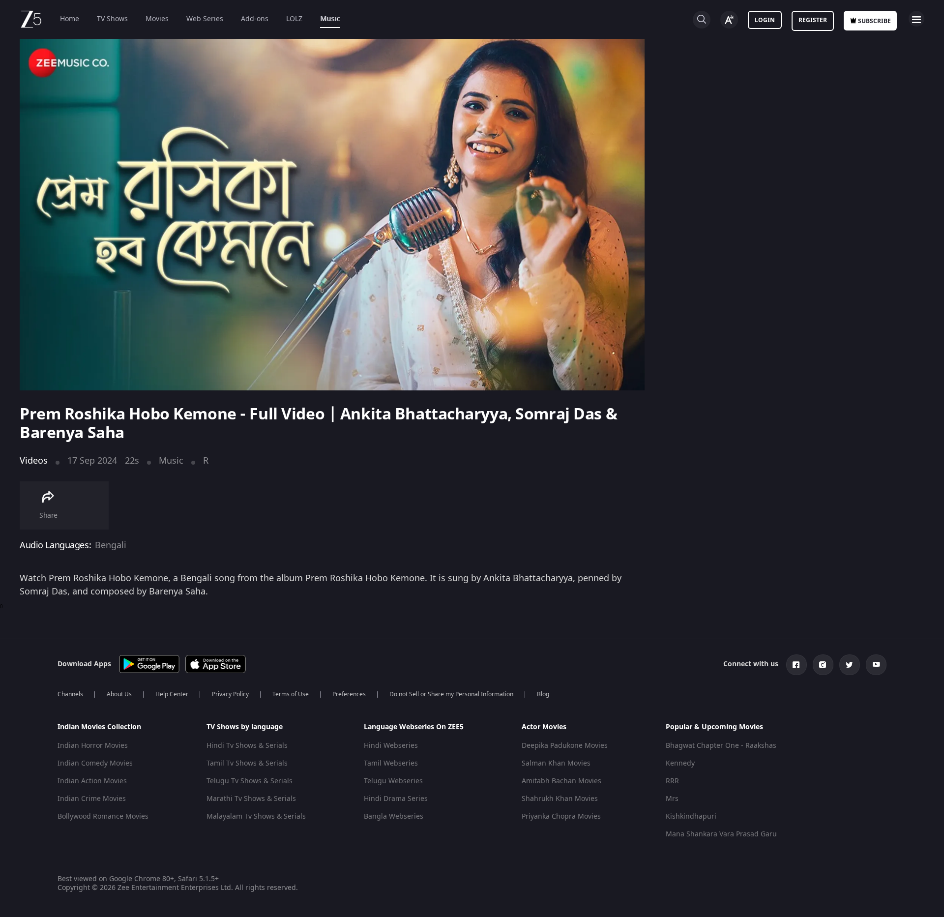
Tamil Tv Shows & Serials (247, 763)
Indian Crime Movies (92, 799)
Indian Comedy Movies (95, 763)
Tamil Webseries (391, 763)
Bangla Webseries (393, 816)
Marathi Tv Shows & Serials (251, 799)
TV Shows (112, 19)
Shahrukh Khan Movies (560, 799)
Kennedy (680, 763)
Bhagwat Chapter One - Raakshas (721, 745)
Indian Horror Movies (93, 745)
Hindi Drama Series (396, 799)
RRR (672, 781)
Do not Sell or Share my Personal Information (451, 694)
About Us (119, 694)
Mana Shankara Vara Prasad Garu (721, 834)
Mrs (672, 799)
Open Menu (916, 19)
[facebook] (796, 664)
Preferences (349, 694)
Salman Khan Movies (556, 763)
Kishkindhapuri (691, 816)
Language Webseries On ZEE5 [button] (414, 727)
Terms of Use (290, 694)
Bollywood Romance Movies (103, 816)
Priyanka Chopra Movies (561, 816)
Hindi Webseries (391, 745)
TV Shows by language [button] (244, 727)
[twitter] (849, 664)
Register (812, 20)
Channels (70, 694)
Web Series (204, 19)
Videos (34, 460)
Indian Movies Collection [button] (99, 727)
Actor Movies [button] (544, 727)
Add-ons (254, 19)
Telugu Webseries (393, 781)
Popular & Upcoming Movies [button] (714, 727)
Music (330, 19)
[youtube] (876, 664)
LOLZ (294, 19)
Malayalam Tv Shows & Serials (256, 816)
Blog (543, 694)
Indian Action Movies (92, 781)
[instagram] (823, 664)
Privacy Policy (230, 694)
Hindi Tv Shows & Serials (247, 745)
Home (69, 19)
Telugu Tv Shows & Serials (249, 781)
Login (765, 20)
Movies (157, 19)
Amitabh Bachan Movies (561, 781)
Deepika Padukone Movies (565, 745)
